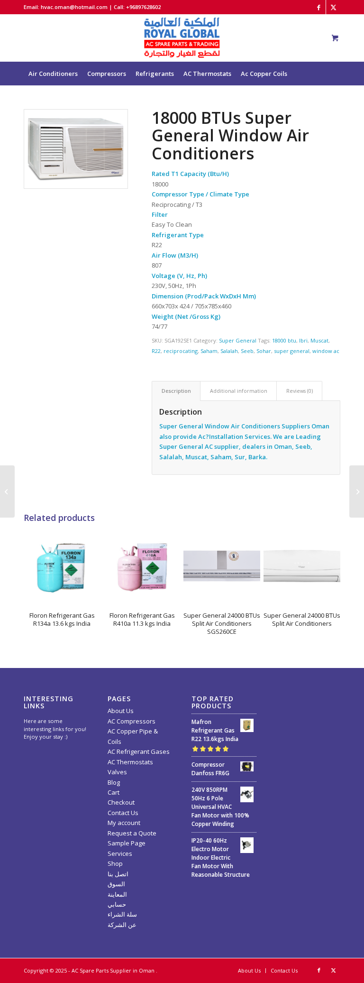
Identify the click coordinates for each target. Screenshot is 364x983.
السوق (116, 884)
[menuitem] (53, 73)
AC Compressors (131, 721)
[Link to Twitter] (333, 7)
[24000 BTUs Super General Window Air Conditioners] (7, 491)
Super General (237, 340)
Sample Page (127, 843)
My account (124, 822)
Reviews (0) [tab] (299, 390)
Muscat (319, 340)
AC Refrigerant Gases (139, 751)
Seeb (247, 350)
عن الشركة (122, 924)
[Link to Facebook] (319, 7)
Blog (114, 782)
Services (120, 853)
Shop (115, 863)
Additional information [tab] (238, 390)
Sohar (263, 350)
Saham (209, 350)
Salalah (229, 350)
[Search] (327, 97)
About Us (121, 710)
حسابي (117, 904)
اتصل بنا (118, 874)
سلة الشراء (122, 914)
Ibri (303, 340)
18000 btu (284, 340)
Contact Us (123, 812)
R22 (156, 350)
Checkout (121, 802)
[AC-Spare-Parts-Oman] (182, 38)
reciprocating (181, 350)
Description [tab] (176, 390)
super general (291, 350)
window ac (325, 350)
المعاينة (117, 894)
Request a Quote (132, 833)
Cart (113, 792)
